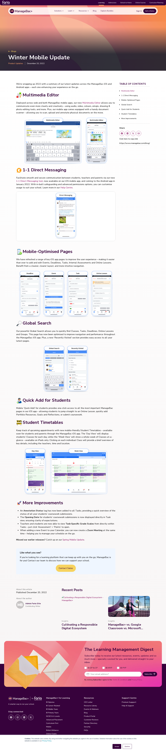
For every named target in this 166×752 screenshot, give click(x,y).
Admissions (112, 3)
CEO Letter (88, 702)
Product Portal (89, 716)
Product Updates (15, 63)
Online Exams (51, 734)
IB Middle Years (52, 709)
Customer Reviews (91, 720)
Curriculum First (52, 723)
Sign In (139, 11)
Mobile (48, 727)
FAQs (86, 730)
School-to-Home (125, 3)
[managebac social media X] (133, 133)
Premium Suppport (129, 702)
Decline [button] (127, 746)
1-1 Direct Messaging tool (29, 181)
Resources (83, 11)
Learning (101, 3)
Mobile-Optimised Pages (130, 100)
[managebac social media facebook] (121, 133)
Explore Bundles (107, 11)
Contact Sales (66, 568)
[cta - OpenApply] (11, 717)
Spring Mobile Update (73, 539)
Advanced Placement (54, 720)
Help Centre (66, 187)
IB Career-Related (53, 706)
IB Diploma (50, 702)
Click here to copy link (128, 139)
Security (87, 727)
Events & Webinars (91, 709)
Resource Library (90, 706)
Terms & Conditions (120, 680)
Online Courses (140, 3)
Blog (94, 11)
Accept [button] (117, 746)
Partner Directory (90, 723)
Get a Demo (149, 11)
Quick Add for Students (130, 109)
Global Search (126, 105)
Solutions (58, 11)
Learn (70, 11)
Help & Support (128, 706)
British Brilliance (52, 730)
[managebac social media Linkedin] (127, 133)
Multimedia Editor (91, 102)
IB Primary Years (52, 713)
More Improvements (128, 118)
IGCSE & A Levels (53, 716)
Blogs (13, 51)
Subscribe (148, 674)
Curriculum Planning (156, 3)
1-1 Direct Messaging (129, 95)
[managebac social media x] (138, 133)
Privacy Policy (46, 741)
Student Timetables (129, 114)
